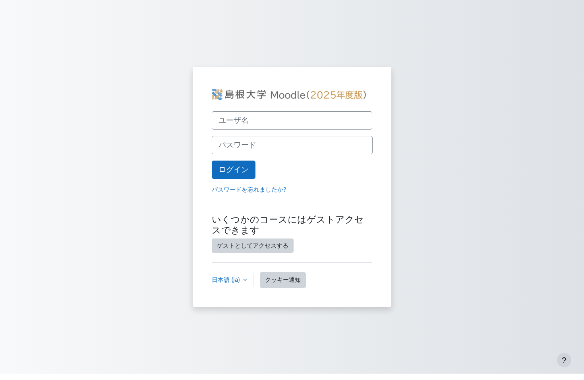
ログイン (234, 169)
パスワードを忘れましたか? (249, 189)
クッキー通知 (283, 279)
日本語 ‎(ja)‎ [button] (227, 279)
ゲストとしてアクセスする (252, 245)
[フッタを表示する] (564, 360)
